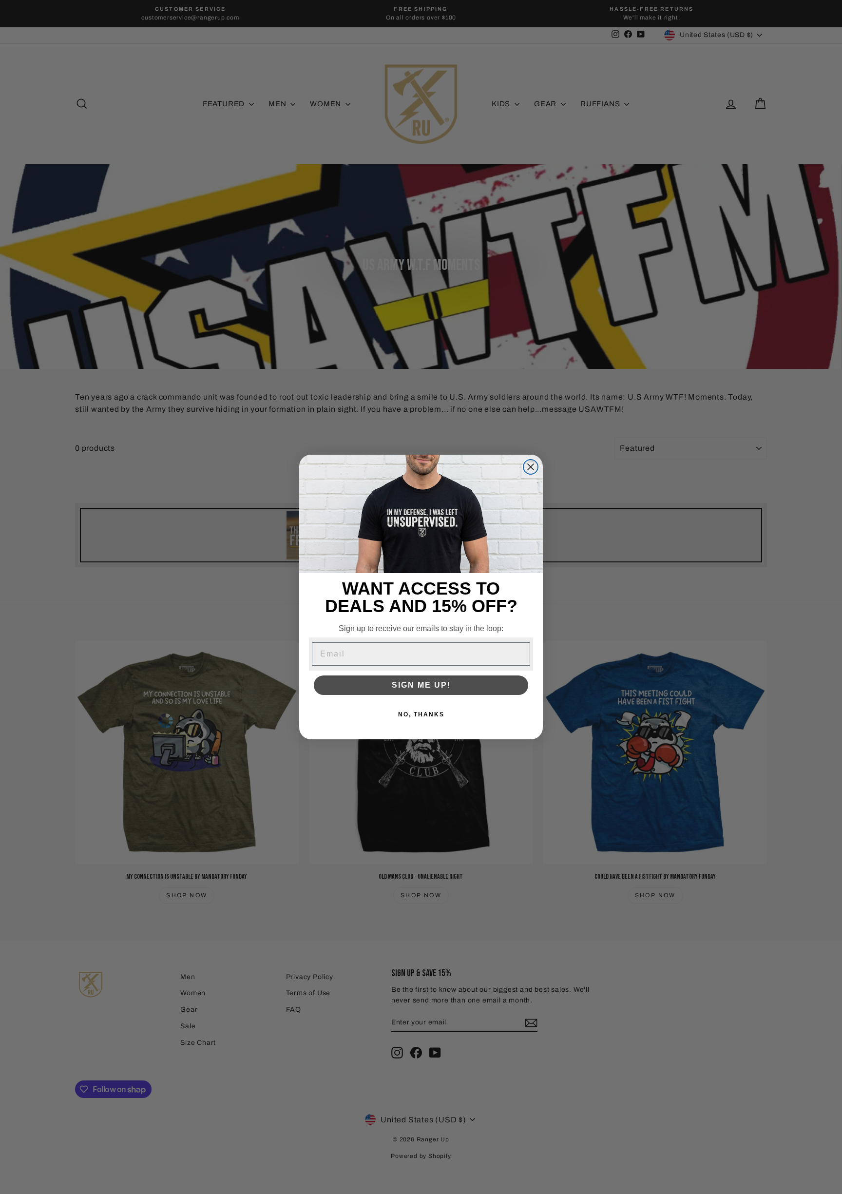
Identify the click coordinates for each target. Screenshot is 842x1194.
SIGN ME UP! (421, 685)
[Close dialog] (530, 467)
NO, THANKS (421, 715)
